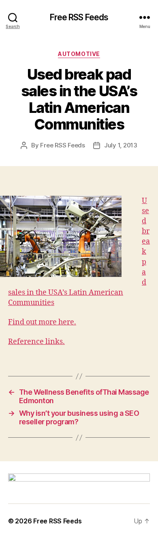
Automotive (79, 53)
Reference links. (36, 341)
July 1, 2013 (120, 145)
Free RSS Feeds (79, 17)
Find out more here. (42, 322)
